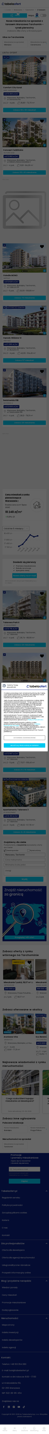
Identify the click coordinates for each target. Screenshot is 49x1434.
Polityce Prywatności (35, 720)
